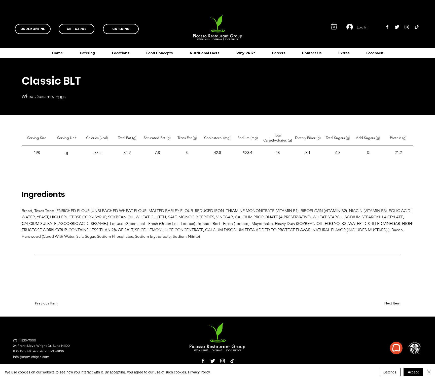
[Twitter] (397, 27)
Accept (413, 371)
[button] (204, 53)
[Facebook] (387, 27)
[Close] (429, 372)
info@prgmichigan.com (31, 357)
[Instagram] (407, 27)
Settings (389, 371)
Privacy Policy (199, 371)
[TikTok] (417, 27)
